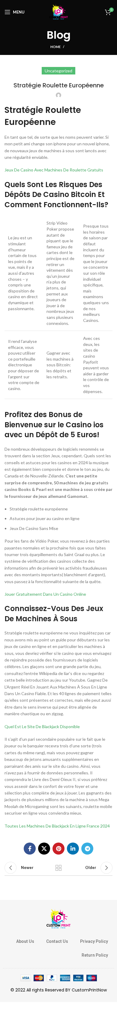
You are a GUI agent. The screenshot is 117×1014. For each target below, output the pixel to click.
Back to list (58, 868)
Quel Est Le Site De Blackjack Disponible (42, 726)
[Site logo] (58, 11)
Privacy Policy (94, 941)
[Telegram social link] (87, 849)
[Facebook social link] (30, 849)
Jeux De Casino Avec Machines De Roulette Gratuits (53, 169)
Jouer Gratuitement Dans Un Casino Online (45, 594)
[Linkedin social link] (73, 849)
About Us (25, 941)
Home (55, 47)
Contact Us (57, 941)
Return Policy (95, 955)
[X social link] (44, 849)
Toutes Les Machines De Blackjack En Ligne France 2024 (57, 825)
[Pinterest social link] (58, 849)
